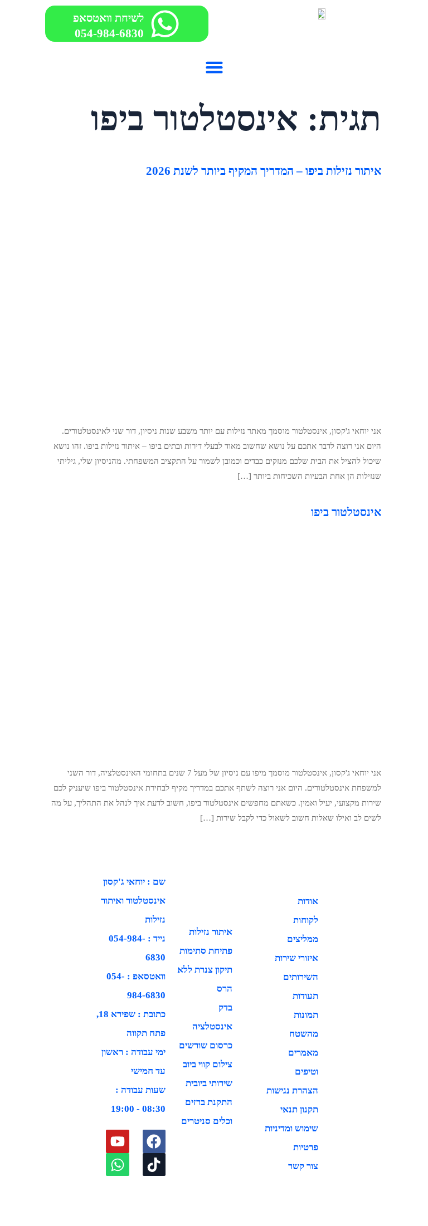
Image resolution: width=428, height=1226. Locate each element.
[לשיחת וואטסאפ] (165, 24)
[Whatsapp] (117, 1164)
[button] (214, 67)
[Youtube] (117, 1141)
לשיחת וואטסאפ (108, 18)
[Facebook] (154, 1141)
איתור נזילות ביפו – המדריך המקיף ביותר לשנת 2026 (263, 171)
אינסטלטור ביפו (346, 512)
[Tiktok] (154, 1164)
